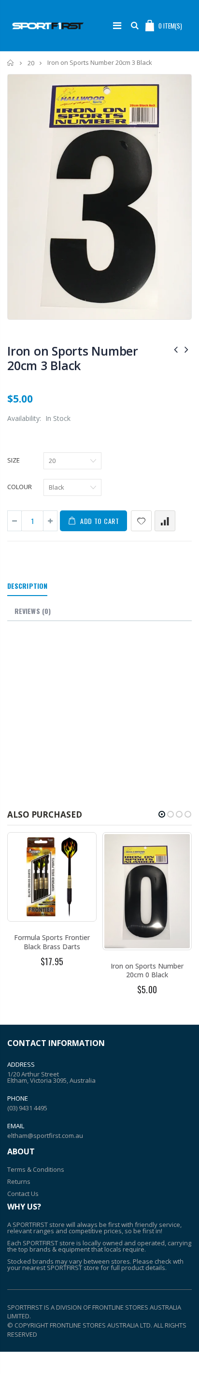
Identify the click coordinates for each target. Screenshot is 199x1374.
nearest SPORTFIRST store (60, 1267)
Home (10, 63)
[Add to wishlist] (141, 520)
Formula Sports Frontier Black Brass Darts (52, 942)
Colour (19, 486)
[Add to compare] (165, 520)
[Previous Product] (176, 349)
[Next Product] (186, 349)
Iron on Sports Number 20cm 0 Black (147, 970)
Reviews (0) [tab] (32, 611)
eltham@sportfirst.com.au (45, 1135)
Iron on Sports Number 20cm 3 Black (72, 358)
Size (13, 460)
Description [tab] (27, 586)
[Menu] (117, 25)
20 (31, 63)
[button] (161, 814)
